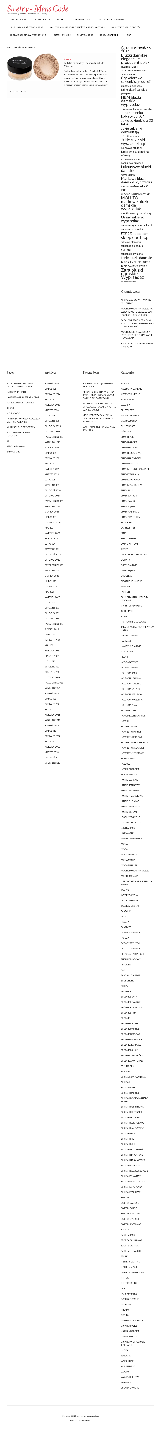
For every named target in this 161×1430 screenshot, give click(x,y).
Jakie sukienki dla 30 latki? (137, 122)
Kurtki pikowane (130, 790)
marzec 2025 (52, 474)
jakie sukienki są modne (130, 136)
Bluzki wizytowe (130, 463)
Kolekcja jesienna (131, 678)
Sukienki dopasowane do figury (135, 1100)
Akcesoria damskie (131, 389)
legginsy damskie (130, 817)
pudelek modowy (130, 959)
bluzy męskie (128, 506)
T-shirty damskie (130, 1261)
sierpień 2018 (52, 725)
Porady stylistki (130, 943)
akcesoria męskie (130, 394)
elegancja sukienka (131, 85)
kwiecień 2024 (52, 533)
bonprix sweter (128, 74)
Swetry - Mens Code (37, 9)
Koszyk (10, 408)
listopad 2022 (52, 618)
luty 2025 (50, 479)
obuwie (125, 890)
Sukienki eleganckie (131, 1112)
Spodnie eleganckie (131, 1039)
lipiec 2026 (50, 389)
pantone (125, 911)
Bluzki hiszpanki (130, 447)
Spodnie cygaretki (131, 1023)
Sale (123, 970)
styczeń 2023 (52, 608)
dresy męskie (128, 570)
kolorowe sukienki (132, 147)
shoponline (127, 980)
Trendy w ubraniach (132, 1320)
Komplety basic (129, 726)
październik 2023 (54, 565)
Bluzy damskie (85, 35)
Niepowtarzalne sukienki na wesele (136, 883)
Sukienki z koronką (131, 1187)
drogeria (67, 59)
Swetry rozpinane (131, 1224)
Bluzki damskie (62, 35)
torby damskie (129, 1293)
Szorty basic (128, 1235)
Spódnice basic (129, 996)
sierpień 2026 (52, 383)
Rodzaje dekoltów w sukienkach (28, 35)
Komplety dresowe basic (135, 742)
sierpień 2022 (52, 629)
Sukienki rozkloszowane (134, 1171)
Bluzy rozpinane (130, 511)
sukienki (126, 249)
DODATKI (125, 560)
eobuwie (125, 586)
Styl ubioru (127, 1066)
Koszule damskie (109, 35)
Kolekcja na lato (130, 689)
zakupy (125, 1371)
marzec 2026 (52, 410)
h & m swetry (126, 109)
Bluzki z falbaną (130, 474)
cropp (124, 549)
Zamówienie (13, 451)
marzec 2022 (52, 656)
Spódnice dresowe (131, 1007)
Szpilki (124, 1256)
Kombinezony (128, 710)
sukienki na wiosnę (132, 253)
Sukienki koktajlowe (132, 1122)
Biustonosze (128, 426)
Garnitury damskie (131, 605)
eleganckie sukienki (131, 581)
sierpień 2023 (52, 576)
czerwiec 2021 (53, 704)
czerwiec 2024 (53, 522)
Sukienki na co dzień (132, 1149)
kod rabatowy (129, 662)
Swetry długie (129, 1208)
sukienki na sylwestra (133, 1160)
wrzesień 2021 (52, 688)
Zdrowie (126, 1382)
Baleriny (125, 405)
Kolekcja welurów (131, 694)
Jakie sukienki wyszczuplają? (133, 141)
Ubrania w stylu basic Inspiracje (133, 1343)
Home (124, 616)
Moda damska (42, 19)
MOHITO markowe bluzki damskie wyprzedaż (135, 203)
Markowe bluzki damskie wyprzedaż (136, 180)
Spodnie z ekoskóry (132, 1055)
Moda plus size (129, 865)
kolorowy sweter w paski (130, 159)
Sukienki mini (128, 1144)
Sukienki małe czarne (132, 1128)
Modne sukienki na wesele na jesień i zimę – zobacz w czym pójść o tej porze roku (137, 311)
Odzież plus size (129, 900)
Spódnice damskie (131, 1002)
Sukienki (125, 1082)
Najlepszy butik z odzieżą (126, 27)
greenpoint (125, 93)
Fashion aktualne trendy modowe (135, 599)
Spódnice (126, 991)
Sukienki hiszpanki (131, 1117)
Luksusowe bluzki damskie (136, 168)
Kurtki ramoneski (131, 806)
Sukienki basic (128, 1087)
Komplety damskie (131, 731)
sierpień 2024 (52, 511)
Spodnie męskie (129, 1050)
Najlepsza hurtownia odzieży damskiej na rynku (77, 27)
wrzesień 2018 (52, 720)
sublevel (125, 1071)
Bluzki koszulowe (131, 453)
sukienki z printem (131, 1192)
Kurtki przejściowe (132, 796)
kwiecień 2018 (52, 747)
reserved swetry (140, 234)
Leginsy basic (128, 828)
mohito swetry (129, 213)
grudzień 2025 (53, 426)
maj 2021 (50, 709)
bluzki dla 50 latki (129, 66)
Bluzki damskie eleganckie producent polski (135, 58)
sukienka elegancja (131, 241)
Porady (125, 938)
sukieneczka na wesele (133, 1077)
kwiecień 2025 (52, 469)
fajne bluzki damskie (134, 89)
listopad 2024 (52, 495)
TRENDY (125, 1310)
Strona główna (16, 446)
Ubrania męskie (129, 1336)
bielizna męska (129, 421)
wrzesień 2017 (52, 763)
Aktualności (128, 399)
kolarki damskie (130, 667)
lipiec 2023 (50, 581)
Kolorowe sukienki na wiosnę (135, 153)
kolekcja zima (129, 705)
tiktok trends (129, 1283)
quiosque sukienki (142, 225)
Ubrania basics (129, 1326)
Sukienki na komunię (132, 1155)
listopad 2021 (52, 677)
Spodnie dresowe (130, 1034)
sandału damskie (130, 975)
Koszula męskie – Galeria (20, 402)
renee (126, 233)
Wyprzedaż (127, 1361)
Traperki (126, 1304)
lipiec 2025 (50, 453)
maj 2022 (50, 645)
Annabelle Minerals (98, 71)
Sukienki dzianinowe (132, 1106)
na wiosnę (145, 213)
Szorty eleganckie (131, 1251)
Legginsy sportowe (132, 822)
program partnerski (132, 954)
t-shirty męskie (129, 1267)
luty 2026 (50, 415)
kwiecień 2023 (52, 597)
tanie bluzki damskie (136, 257)
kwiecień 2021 (52, 715)
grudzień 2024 (53, 490)
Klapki (124, 657)
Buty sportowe (129, 544)
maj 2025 (50, 463)
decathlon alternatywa (134, 554)
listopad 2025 (52, 431)
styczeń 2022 (52, 666)
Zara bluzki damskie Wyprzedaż (132, 273)
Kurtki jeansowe (130, 785)
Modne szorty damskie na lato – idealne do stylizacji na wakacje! (136, 335)
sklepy (124, 986)
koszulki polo (129, 774)
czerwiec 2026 (53, 394)
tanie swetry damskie (134, 265)
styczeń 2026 (52, 421)
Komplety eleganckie (132, 748)
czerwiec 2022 (53, 640)
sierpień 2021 (52, 693)
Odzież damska (129, 895)
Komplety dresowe (131, 737)
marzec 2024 (52, 538)
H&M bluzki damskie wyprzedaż (131, 100)
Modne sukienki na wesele (135, 870)
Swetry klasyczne (131, 1213)
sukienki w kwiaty (131, 1176)
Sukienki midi (128, 1139)
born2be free (128, 527)
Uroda (124, 1350)
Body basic (127, 522)
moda (124, 844)
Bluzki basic (127, 437)
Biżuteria (126, 431)
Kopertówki (128, 758)
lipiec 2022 (50, 634)
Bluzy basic (127, 490)
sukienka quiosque (132, 245)
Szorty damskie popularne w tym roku (137, 345)
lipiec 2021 (50, 698)
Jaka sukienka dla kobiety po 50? (134, 114)
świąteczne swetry (128, 282)
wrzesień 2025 (52, 442)
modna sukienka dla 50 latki (134, 188)
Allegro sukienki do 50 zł (136, 49)
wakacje (125, 1355)
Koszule (125, 764)
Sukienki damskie (130, 1093)
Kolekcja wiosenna (131, 699)
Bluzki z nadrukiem (131, 485)
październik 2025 (54, 437)
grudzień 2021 (53, 672)
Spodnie (125, 1018)
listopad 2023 (52, 560)
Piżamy (125, 922)
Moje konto (13, 413)
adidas (125, 383)
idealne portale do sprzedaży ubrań (137, 628)
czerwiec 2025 (53, 458)
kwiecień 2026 (52, 405)
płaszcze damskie (130, 932)
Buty (123, 533)
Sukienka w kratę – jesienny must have (136, 302)
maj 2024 (50, 527)
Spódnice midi (128, 1012)
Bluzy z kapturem (130, 517)
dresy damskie (129, 565)
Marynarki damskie (131, 838)
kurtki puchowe (130, 801)
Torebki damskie (130, 1299)
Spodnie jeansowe (131, 1045)
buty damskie (128, 538)
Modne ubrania (129, 876)
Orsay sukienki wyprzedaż (132, 219)
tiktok (125, 1277)
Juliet (71, 1420)
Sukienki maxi (128, 1133)
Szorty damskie (130, 1245)
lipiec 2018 (50, 731)
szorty (125, 1229)
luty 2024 (50, 544)
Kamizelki (126, 641)
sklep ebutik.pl (135, 237)
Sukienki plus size (130, 1165)
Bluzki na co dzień (131, 458)
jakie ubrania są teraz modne (26, 27)
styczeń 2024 (52, 549)
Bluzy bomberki (129, 495)
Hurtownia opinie (81, 19)
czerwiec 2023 (53, 586)
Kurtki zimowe (129, 812)
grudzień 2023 (53, 554)
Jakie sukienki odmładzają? (131, 130)
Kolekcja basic (129, 673)
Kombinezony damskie (133, 715)
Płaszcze (126, 927)
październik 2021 (54, 682)
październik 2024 (54, 501)
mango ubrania (128, 175)
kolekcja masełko (131, 683)
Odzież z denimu (130, 906)
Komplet (126, 721)
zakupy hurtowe (130, 1377)
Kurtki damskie (129, 780)
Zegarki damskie (130, 1387)
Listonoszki (127, 833)
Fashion (125, 592)
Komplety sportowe (132, 753)
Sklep (9, 441)
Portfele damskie (130, 948)
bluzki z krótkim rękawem (134, 70)
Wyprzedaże (128, 1366)
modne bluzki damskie (136, 194)
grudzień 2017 (53, 757)
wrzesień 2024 (52, 506)
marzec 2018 (52, 752)
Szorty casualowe (131, 1240)
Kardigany (127, 651)
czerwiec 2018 (53, 736)
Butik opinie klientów (111, 19)
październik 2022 (54, 624)
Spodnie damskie (130, 1029)
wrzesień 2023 (52, 570)
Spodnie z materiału (132, 1061)
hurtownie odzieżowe (133, 621)
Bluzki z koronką (130, 479)
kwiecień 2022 (52, 650)
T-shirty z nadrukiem (132, 1272)
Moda (128, 35)
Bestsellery (127, 410)
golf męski (127, 611)
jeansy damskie (129, 635)
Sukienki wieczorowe (133, 1181)
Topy (124, 1288)
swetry (61, 19)
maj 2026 (50, 399)
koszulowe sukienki (132, 163)
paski (124, 916)
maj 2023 (50, 592)
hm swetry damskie (142, 108)
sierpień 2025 (52, 447)
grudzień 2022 (53, 613)
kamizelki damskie (131, 646)
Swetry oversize (130, 1219)
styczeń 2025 (52, 485)
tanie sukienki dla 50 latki (135, 262)
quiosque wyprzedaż (132, 228)
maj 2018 (50, 741)
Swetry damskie (19, 19)
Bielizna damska (130, 415)
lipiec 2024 (50, 517)
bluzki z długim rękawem (135, 469)
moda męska (128, 860)
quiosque (126, 224)
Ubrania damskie (130, 1331)
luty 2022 (50, 661)
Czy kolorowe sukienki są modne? (136, 79)
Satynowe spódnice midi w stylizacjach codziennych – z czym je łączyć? (137, 323)
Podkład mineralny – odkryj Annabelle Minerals (84, 64)
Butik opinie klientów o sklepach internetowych (20, 385)
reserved (126, 964)
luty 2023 (50, 602)
